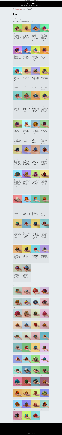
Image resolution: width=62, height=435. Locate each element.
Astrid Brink (30, 433)
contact (40, 425)
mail (13, 9)
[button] (48, 3)
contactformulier (18, 9)
